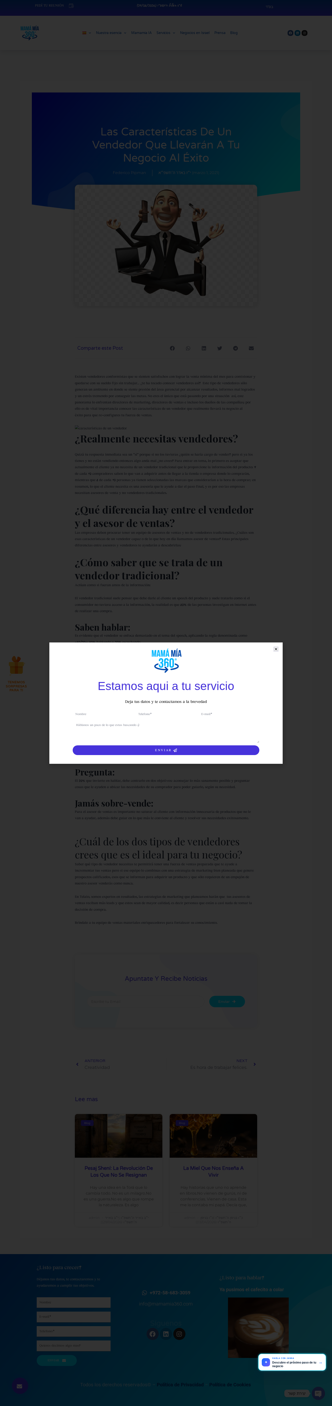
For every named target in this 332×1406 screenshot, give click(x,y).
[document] (166, 703)
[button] (276, 649)
